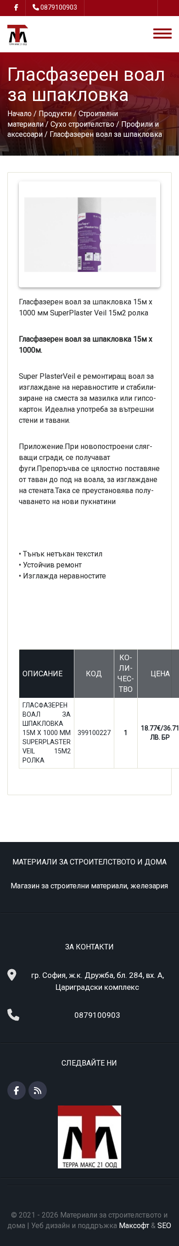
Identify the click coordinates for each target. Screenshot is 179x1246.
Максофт (134, 1225)
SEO (164, 1225)
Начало (19, 113)
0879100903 (58, 7)
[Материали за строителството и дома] (17, 34)
